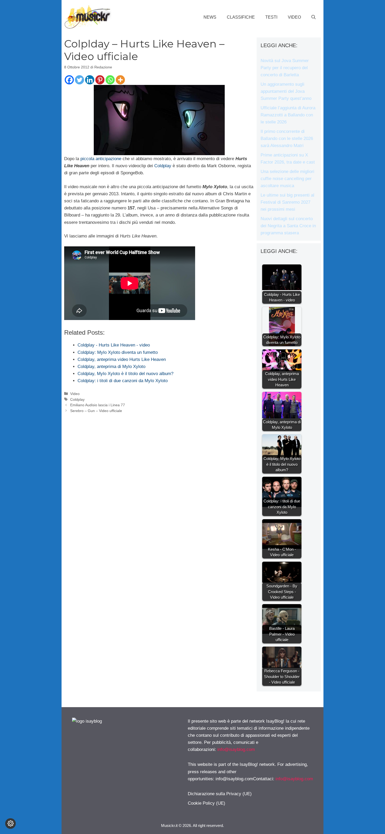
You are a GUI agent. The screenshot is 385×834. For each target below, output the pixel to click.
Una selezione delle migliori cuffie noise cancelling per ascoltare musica (287, 178)
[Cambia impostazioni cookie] (10, 823)
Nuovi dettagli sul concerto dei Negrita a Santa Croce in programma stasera (288, 225)
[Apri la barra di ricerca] (313, 17)
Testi (271, 17)
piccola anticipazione (101, 158)
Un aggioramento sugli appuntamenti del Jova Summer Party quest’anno (286, 91)
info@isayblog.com (236, 749)
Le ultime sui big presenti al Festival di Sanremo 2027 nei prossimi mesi (287, 202)
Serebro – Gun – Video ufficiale (96, 411)
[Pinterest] (99, 79)
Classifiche (241, 17)
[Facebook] (69, 79)
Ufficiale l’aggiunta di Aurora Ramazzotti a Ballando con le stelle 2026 (288, 114)
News (210, 17)
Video (294, 17)
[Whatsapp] (110, 79)
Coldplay (163, 165)
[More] (120, 79)
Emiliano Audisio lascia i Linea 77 (97, 405)
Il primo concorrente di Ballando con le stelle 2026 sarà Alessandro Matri (287, 138)
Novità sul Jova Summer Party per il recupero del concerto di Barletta (285, 67)
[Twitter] (79, 79)
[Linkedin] (89, 79)
